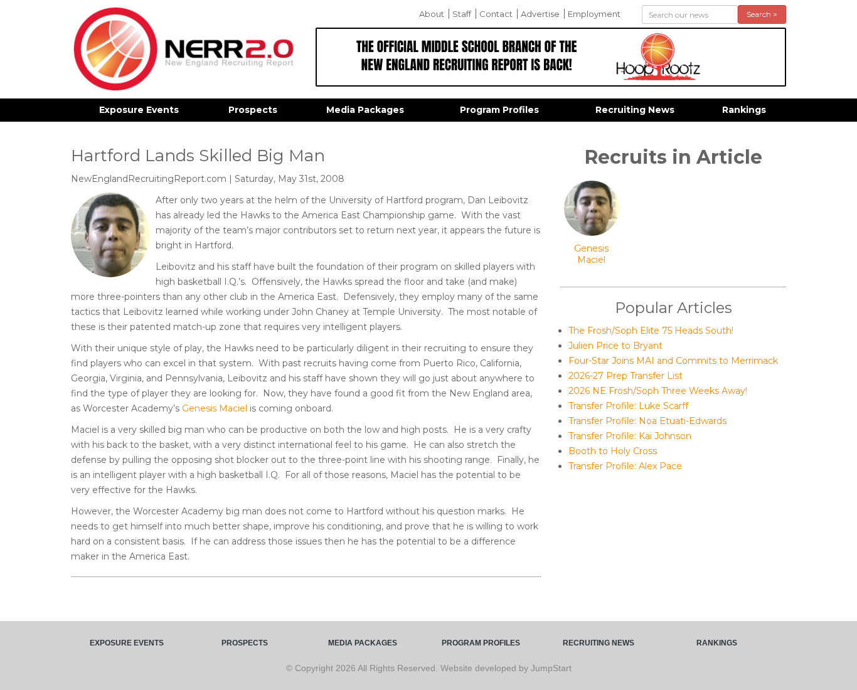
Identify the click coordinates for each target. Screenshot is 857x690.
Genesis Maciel (214, 408)
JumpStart (551, 668)
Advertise (540, 14)
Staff (461, 14)
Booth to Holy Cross (612, 451)
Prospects (252, 109)
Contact (496, 14)
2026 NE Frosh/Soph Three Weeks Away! (657, 390)
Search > (762, 14)
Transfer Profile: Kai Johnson (629, 436)
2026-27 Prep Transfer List (625, 375)
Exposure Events (139, 109)
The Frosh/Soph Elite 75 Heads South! (650, 330)
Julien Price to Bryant (615, 345)
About (431, 14)
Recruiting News (634, 109)
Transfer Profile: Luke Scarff (628, 405)
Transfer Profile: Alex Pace (625, 466)
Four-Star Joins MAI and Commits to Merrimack (673, 360)
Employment (594, 14)
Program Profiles (499, 109)
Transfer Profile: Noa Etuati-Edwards (647, 421)
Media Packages (365, 109)
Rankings (744, 109)
